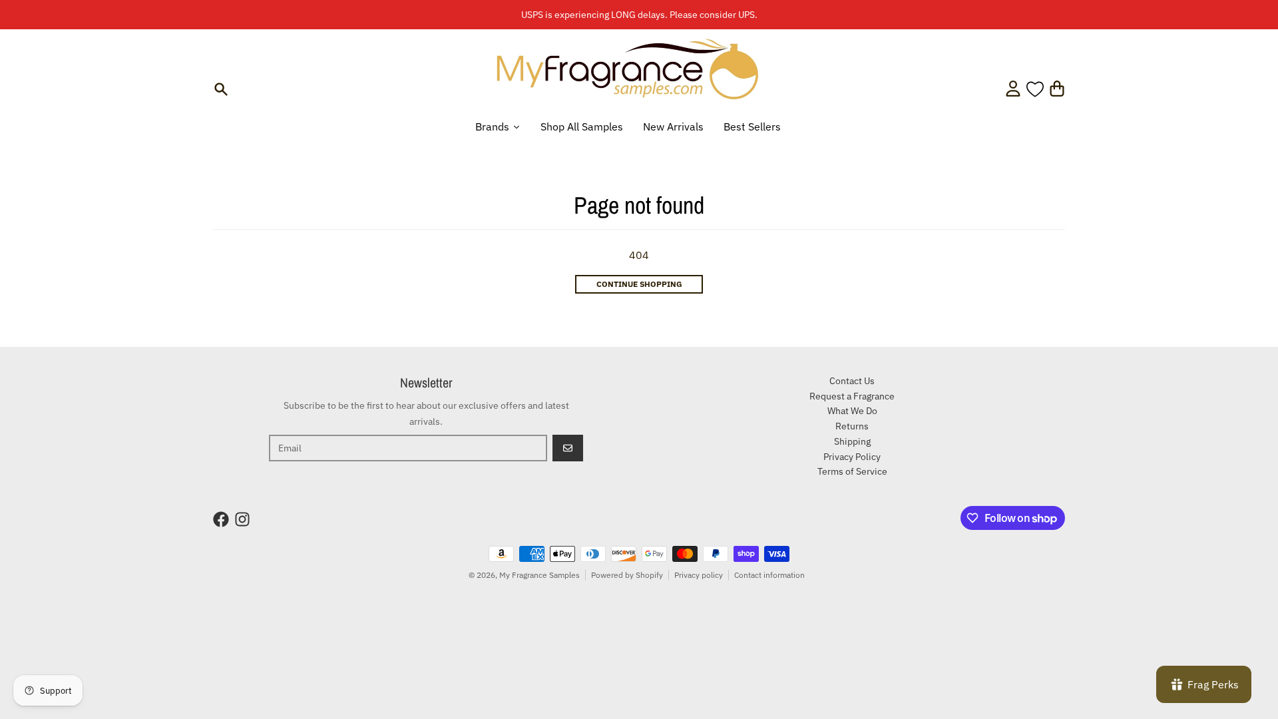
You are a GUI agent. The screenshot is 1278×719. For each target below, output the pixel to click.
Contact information (769, 575)
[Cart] (1057, 89)
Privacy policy (698, 575)
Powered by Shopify (627, 575)
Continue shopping (639, 284)
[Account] (1013, 89)
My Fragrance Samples (539, 575)
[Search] (221, 89)
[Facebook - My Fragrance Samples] (221, 519)
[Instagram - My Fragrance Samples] (242, 519)
